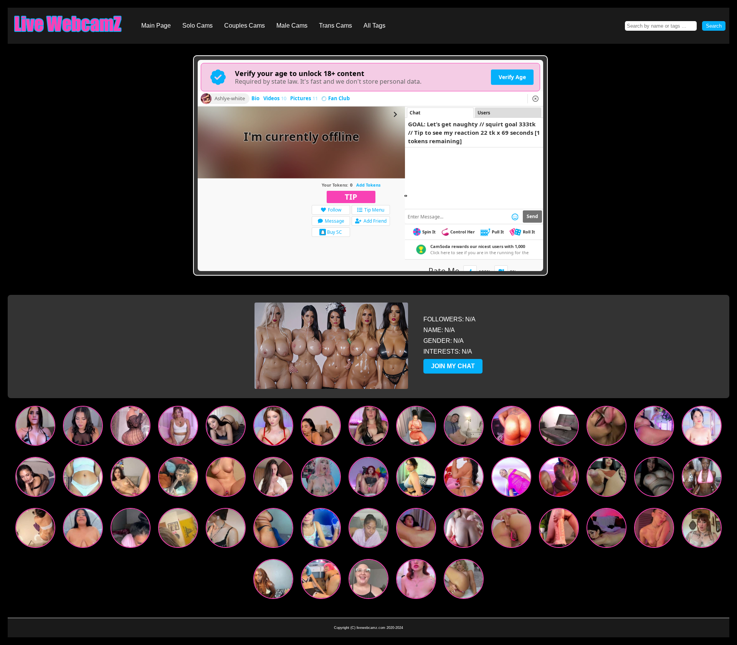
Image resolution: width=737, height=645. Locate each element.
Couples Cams (244, 25)
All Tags (374, 25)
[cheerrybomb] (178, 427)
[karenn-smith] (35, 529)
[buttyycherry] (606, 529)
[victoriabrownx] (511, 478)
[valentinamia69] (321, 529)
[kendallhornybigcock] (606, 478)
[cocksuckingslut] (559, 427)
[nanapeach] (273, 580)
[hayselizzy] (178, 529)
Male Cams (291, 25)
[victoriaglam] (416, 478)
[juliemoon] (416, 580)
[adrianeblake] (368, 580)
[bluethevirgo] (702, 529)
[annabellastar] (654, 427)
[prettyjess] (368, 529)
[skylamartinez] (559, 478)
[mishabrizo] (464, 580)
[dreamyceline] (35, 478)
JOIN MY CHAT (453, 366)
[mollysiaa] (226, 478)
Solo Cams (197, 25)
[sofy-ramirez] (321, 427)
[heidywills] (464, 478)
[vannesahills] (511, 427)
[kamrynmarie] (368, 427)
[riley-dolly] (83, 529)
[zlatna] (511, 529)
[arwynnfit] (654, 478)
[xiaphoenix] (416, 529)
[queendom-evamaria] (273, 529)
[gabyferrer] (35, 427)
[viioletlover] (83, 427)
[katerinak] (226, 427)
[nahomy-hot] (83, 478)
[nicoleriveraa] (654, 529)
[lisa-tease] (273, 427)
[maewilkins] (559, 529)
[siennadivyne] (178, 478)
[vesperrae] (130, 478)
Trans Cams (335, 25)
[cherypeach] (702, 478)
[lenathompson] (130, 427)
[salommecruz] (606, 427)
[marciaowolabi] (226, 529)
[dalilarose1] (702, 427)
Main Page (156, 25)
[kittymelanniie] (273, 478)
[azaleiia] (464, 427)
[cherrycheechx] (368, 478)
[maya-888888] (321, 478)
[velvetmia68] (321, 580)
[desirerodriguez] (416, 427)
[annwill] (464, 529)
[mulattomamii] (130, 529)
